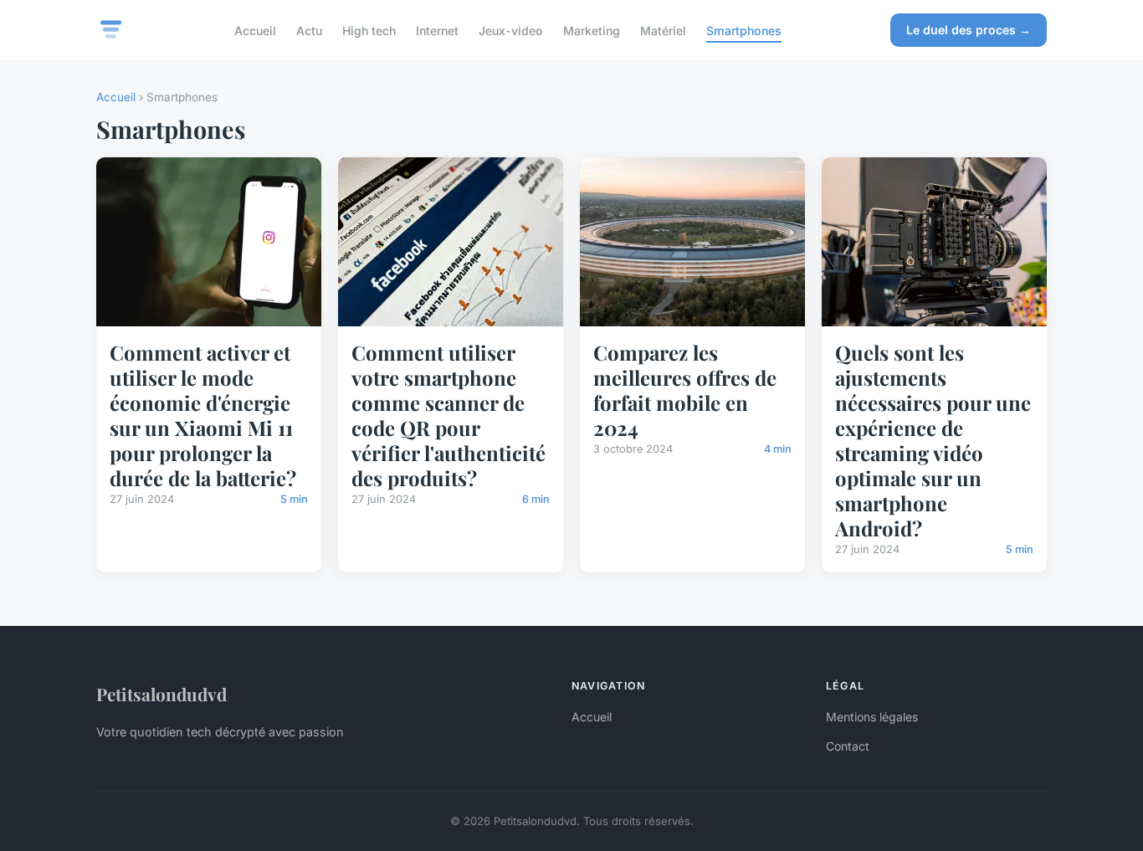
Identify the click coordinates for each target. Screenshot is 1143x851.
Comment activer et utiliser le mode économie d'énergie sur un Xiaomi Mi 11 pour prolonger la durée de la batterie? (203, 415)
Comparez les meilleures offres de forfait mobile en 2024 (685, 390)
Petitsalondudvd (161, 693)
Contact (847, 746)
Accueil (255, 30)
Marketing (591, 30)
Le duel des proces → (968, 30)
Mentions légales (872, 717)
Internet (437, 30)
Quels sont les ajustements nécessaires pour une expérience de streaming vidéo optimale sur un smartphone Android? (933, 440)
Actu (309, 30)
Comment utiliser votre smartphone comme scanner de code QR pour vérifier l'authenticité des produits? (448, 415)
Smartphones (744, 30)
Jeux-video (511, 30)
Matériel (663, 30)
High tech (369, 30)
